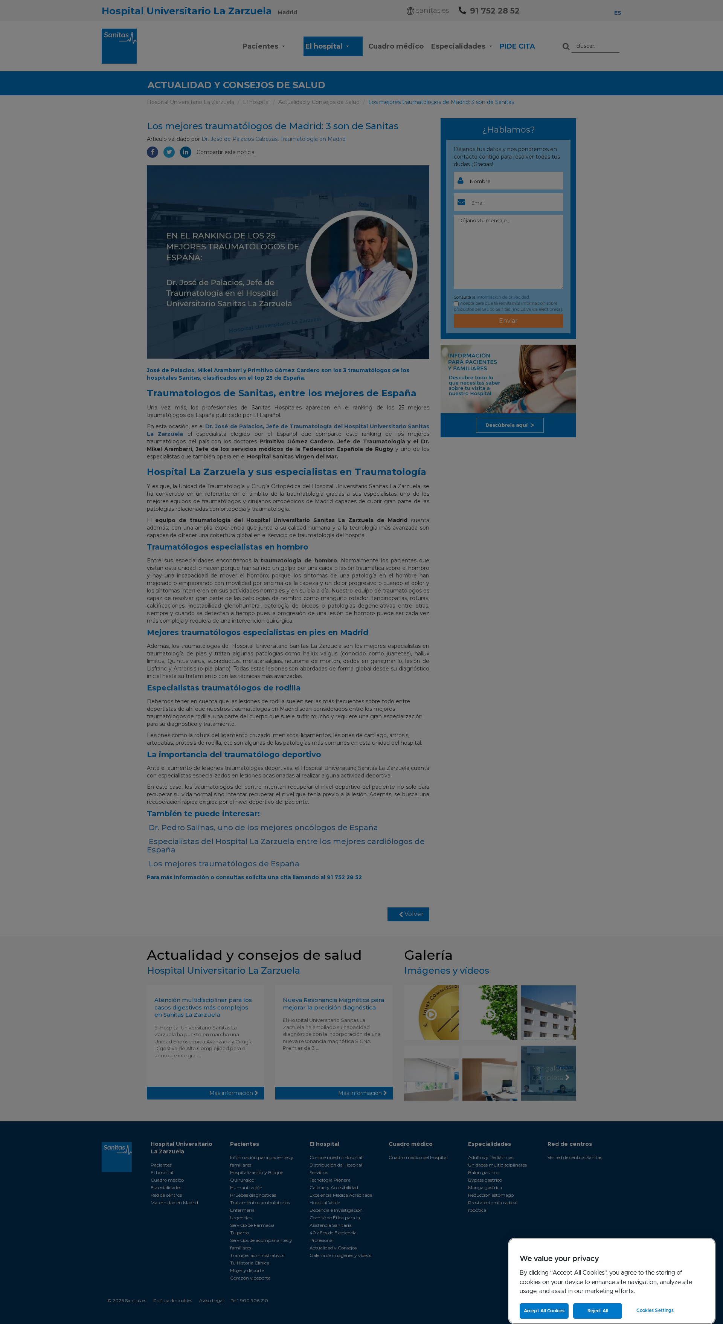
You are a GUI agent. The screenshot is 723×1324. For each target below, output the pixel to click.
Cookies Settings (655, 1310)
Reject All (597, 1311)
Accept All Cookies (544, 1311)
